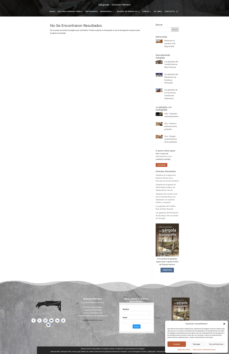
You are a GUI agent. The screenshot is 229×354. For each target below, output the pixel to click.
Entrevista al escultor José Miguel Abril (169, 43)
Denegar (196, 344)
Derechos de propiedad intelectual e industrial (111, 351)
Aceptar (176, 344)
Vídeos (145, 11)
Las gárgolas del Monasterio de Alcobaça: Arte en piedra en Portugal (167, 215)
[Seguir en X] (39, 320)
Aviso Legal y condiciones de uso (204, 349)
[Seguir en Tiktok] (63, 320)
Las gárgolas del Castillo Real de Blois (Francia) (171, 64)
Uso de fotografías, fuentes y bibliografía (142, 351)
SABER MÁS (167, 270)
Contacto (170, 11)
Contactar (161, 165)
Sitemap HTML (66, 351)
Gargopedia (106, 11)
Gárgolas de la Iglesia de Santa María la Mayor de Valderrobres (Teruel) (166, 187)
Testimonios (91, 11)
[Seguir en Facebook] (33, 320)
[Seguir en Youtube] (51, 320)
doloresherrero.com (164, 156)
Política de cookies (183, 349)
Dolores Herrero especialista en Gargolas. (95, 349)
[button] (224, 324)
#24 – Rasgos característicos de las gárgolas (170, 139)
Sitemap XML (55, 351)
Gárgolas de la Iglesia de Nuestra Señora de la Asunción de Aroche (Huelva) (167, 178)
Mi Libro (158, 11)
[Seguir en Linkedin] (57, 320)
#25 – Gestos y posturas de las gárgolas (170, 126)
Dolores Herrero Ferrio (70, 11)
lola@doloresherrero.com (92, 320)
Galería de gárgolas (127, 11)
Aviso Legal (76, 351)
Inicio (52, 11)
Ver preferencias (216, 344)
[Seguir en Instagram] (45, 320)
